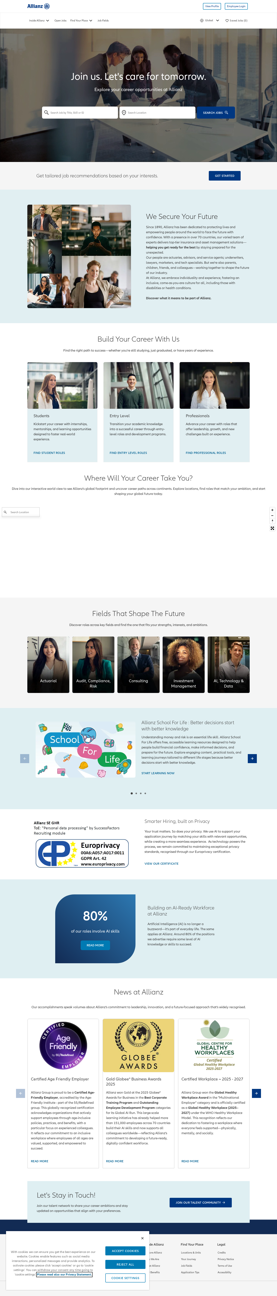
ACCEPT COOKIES (125, 1251)
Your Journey (188, 1259)
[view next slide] (252, 758)
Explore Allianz (153, 1252)
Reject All (125, 1264)
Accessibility (224, 1272)
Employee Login (236, 6)
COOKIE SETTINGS (125, 1278)
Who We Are (152, 1259)
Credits (222, 1252)
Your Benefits (152, 1272)
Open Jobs (60, 20)
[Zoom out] (272, 515)
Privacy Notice (226, 1259)
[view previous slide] (24, 758)
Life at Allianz (152, 1265)
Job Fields (103, 20)
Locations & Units (191, 1252)
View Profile (212, 6)
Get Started (224, 175)
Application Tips (190, 1272)
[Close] (142, 1238)
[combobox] (80, 113)
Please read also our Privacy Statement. (64, 1274)
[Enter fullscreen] (272, 528)
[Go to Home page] (38, 6)
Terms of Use (225, 1265)
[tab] (132, 793)
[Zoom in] (272, 510)
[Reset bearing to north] (272, 521)
